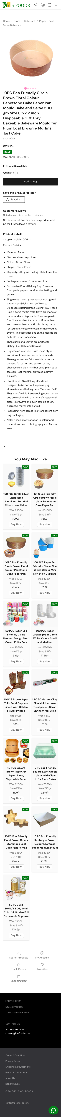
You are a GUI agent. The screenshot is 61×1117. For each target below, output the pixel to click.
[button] (53, 1110)
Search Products (18, 957)
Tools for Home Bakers (17, 1012)
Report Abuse (12, 1083)
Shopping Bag (19, 980)
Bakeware (29, 21)
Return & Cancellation (16, 1072)
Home (6, 21)
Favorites (42, 969)
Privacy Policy (12, 1061)
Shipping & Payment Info (18, 1066)
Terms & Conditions (15, 1055)
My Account (42, 957)
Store (17, 21)
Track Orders (18, 969)
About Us (10, 1078)
